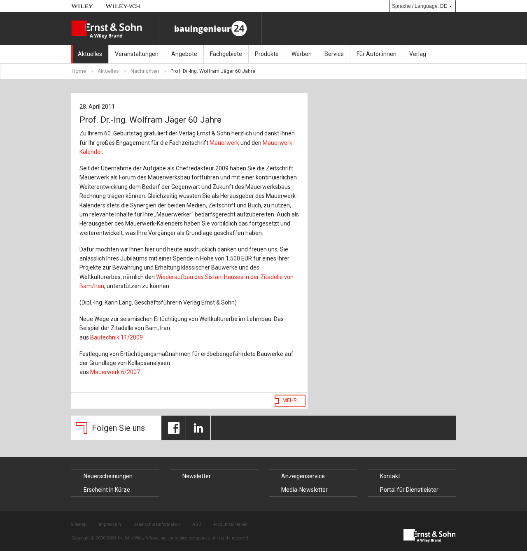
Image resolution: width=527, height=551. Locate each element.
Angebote (184, 54)
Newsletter (196, 476)
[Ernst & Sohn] (115, 29)
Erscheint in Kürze (107, 489)
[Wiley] (82, 6)
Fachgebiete (226, 54)
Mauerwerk (224, 142)
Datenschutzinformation (156, 524)
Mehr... (291, 400)
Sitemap (78, 524)
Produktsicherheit (230, 524)
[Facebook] (173, 428)
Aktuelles (90, 54)
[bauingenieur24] (210, 28)
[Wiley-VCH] (122, 6)
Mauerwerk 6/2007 (115, 372)
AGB (196, 524)
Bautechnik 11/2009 (116, 337)
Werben (301, 54)
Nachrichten (145, 71)
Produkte (267, 54)
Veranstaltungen (137, 54)
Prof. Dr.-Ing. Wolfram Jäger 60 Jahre (212, 71)
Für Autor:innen (376, 54)
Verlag (417, 54)
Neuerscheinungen (108, 476)
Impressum (110, 524)
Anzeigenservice (303, 476)
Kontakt (390, 476)
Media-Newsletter (304, 489)
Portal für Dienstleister (409, 489)
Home (79, 71)
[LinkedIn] (198, 428)
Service (334, 54)
